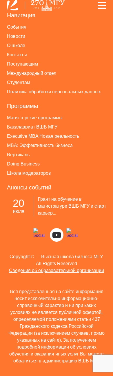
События (16, 27)
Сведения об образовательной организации (56, 270)
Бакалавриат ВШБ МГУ (32, 126)
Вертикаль (18, 154)
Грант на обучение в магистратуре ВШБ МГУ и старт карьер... (72, 206)
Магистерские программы (35, 117)
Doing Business (23, 163)
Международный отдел (31, 73)
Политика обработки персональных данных (54, 91)
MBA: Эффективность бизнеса (40, 145)
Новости (16, 36)
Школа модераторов (29, 173)
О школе (16, 45)
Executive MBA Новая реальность (43, 136)
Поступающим (22, 64)
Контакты (17, 54)
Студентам (18, 82)
